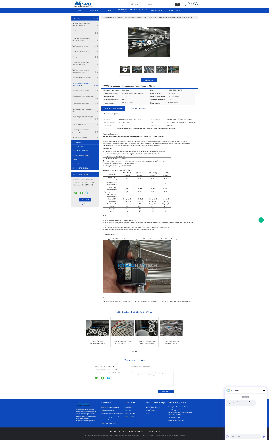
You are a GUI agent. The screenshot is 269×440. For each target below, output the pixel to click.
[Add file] (227, 436)
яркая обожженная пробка (85, 90)
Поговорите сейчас (173, 10)
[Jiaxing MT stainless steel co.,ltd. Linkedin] (195, 4)
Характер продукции (138, 108)
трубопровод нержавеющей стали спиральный (85, 39)
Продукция (85, 18)
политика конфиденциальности (133, 431)
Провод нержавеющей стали (85, 57)
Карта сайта (112, 431)
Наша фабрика (78, 146)
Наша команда (131, 416)
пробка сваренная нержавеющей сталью (85, 110)
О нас (110, 10)
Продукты (94, 10)
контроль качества (80, 151)
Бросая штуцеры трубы (85, 137)
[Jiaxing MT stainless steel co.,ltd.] (75, 193)
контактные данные (81, 155)
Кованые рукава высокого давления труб (85, 131)
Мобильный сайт (154, 431)
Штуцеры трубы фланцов (85, 51)
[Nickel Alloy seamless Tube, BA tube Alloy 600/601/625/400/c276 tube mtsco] (149, 42)
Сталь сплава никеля (85, 124)
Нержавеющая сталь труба (85, 103)
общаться (149, 80)
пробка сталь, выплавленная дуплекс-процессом (85, 24)
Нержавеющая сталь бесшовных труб (85, 97)
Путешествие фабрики (125, 10)
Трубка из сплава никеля (85, 46)
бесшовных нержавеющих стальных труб (117, 301)
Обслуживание (131, 413)
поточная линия (153, 407)
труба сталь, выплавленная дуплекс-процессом (85, 63)
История (128, 410)
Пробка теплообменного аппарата (85, 32)
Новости (76, 159)
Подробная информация (113, 108)
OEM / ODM (150, 410)
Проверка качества (140, 10)
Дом (79, 10)
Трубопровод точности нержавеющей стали (146, 301)
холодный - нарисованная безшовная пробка (176, 301)
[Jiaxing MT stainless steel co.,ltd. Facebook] (184, 4)
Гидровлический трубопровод (85, 77)
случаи (76, 164)
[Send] (263, 436)
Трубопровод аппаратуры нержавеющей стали (85, 71)
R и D (148, 413)
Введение (128, 407)
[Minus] (263, 390)
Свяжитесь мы (156, 10)
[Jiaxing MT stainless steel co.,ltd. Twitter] (190, 4)
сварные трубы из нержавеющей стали (85, 118)
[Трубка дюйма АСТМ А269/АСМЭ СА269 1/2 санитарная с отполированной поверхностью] (171, 328)
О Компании (77, 142)
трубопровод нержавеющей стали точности (85, 84)
